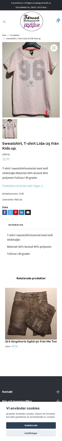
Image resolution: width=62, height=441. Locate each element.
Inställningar (31, 433)
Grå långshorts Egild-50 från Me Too (31, 341)
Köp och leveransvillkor (17, 401)
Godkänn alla (31, 425)
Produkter (15, 35)
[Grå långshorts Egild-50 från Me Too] (31, 314)
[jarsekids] (31, 21)
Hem (4, 35)
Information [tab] (15, 225)
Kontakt (7, 392)
